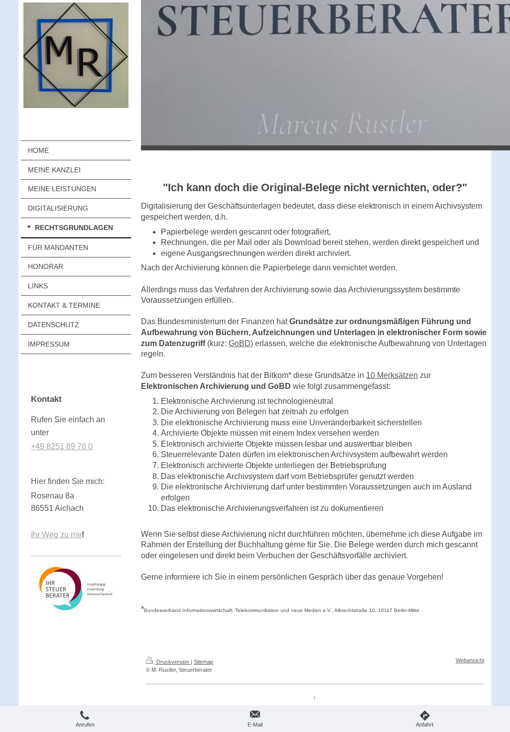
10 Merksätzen (392, 375)
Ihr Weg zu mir (56, 534)
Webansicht (470, 660)
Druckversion (173, 662)
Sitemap (203, 662)
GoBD (240, 343)
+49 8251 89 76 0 (62, 446)
